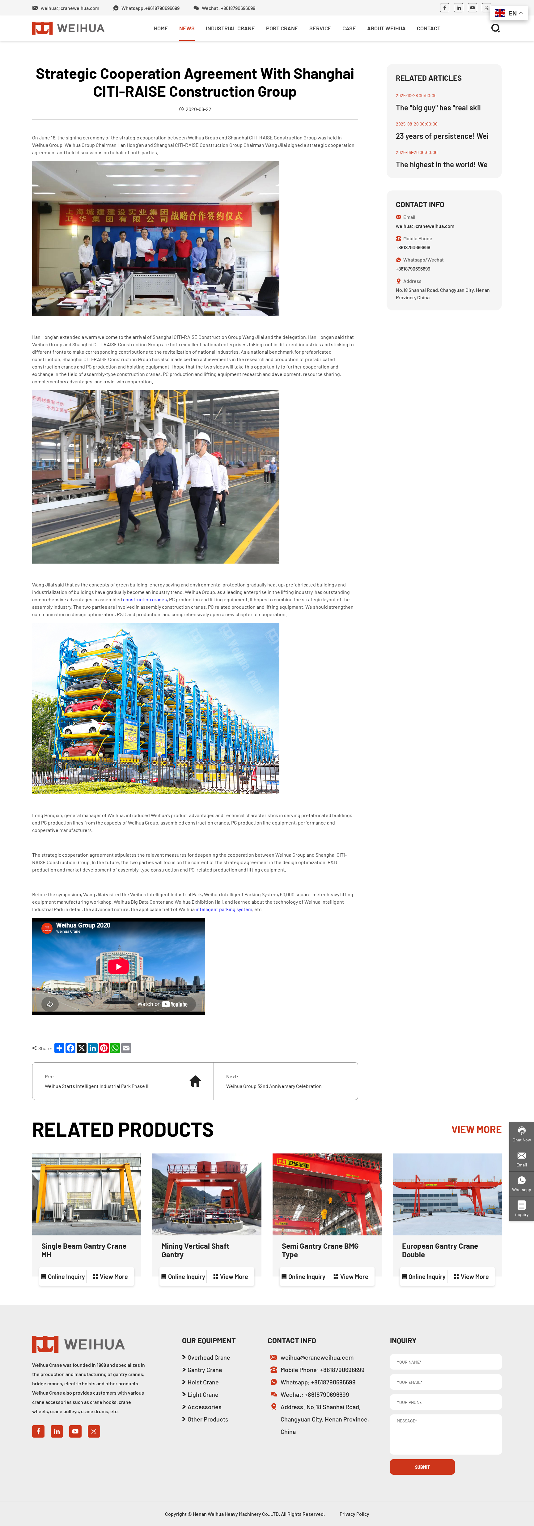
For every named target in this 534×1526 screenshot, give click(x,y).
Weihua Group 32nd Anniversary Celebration (274, 1086)
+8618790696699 (413, 247)
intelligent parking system (224, 909)
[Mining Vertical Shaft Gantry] (206, 1194)
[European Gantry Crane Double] (447, 1194)
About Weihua (386, 28)
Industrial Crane (230, 28)
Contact (428, 28)
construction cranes (145, 599)
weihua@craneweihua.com (425, 226)
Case (349, 28)
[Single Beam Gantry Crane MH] (86, 1194)
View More (476, 1129)
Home (161, 28)
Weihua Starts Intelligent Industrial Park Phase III (97, 1086)
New (63, 48)
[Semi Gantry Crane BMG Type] (327, 1194)
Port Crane (282, 28)
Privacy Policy (354, 1514)
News (187, 28)
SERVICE (320, 28)
